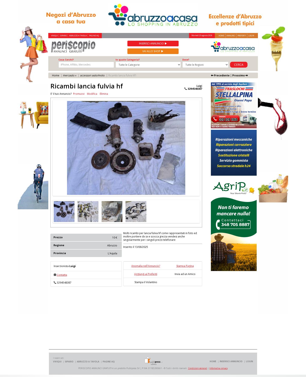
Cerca (238, 65)
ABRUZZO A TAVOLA (78, 35)
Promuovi (79, 94)
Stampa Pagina (185, 266)
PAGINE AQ (94, 35)
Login (251, 35)
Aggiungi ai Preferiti (145, 274)
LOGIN (249, 361)
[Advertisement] (130, 320)
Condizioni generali (197, 368)
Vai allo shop (151, 51)
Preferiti (242, 35)
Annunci (230, 35)
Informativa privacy (218, 368)
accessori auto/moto (92, 75)
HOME (213, 361)
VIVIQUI (54, 35)
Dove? (185, 59)
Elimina (104, 94)
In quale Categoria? (128, 59)
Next (206, 148)
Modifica (92, 94)
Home (221, 35)
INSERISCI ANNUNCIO (231, 361)
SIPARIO (63, 35)
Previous (46, 148)
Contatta (62, 275)
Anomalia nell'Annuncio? (145, 266)
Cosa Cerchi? (66, 59)
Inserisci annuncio (151, 43)
